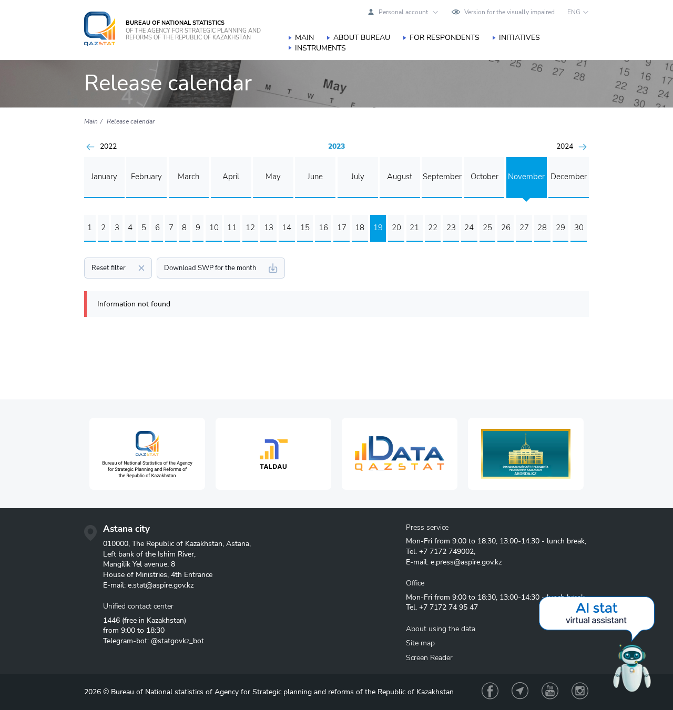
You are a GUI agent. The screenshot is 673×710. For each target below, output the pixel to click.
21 (414, 227)
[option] (147, 454)
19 (378, 227)
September (442, 176)
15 (305, 227)
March (188, 176)
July (357, 176)
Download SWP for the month (210, 268)
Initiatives (519, 38)
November (526, 176)
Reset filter (108, 268)
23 (451, 227)
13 (268, 227)
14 (286, 227)
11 (232, 227)
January (104, 176)
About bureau (361, 38)
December (568, 176)
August (399, 176)
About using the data (440, 629)
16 (323, 227)
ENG (573, 12)
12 (250, 227)
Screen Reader (429, 658)
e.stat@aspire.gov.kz (160, 585)
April (230, 176)
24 (469, 227)
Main (304, 38)
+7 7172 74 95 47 (448, 607)
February (146, 176)
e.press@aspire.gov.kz (466, 562)
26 (506, 227)
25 (487, 227)
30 (579, 227)
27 (524, 227)
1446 (111, 620)
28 (542, 227)
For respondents (445, 38)
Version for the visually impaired (509, 12)
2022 (108, 146)
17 (341, 227)
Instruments (320, 48)
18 (359, 227)
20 (396, 227)
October (484, 176)
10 (214, 227)
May (273, 176)
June (315, 176)
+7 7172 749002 (446, 552)
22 (432, 227)
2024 (564, 146)
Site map (420, 643)
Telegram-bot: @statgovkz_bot (153, 641)
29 (560, 227)
